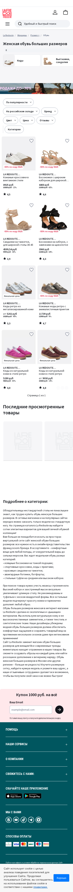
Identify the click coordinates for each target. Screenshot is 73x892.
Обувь (46, 35)
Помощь (12, 729)
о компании (14, 759)
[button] (65, 12)
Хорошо (61, 877)
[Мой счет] (55, 12)
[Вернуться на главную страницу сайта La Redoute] (7, 13)
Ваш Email (16, 702)
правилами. (40, 886)
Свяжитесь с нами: (20, 774)
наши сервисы (16, 744)
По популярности (17, 102)
